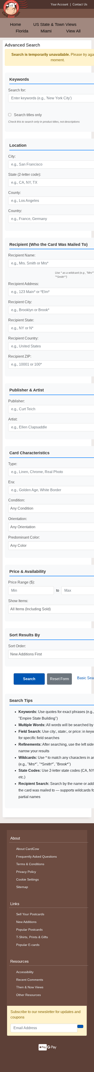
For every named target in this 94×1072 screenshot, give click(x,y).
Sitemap (22, 887)
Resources (19, 961)
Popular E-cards (27, 945)
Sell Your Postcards (30, 914)
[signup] (80, 1026)
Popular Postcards (29, 929)
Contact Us (80, 4)
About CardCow (27, 849)
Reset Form (59, 679)
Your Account (59, 4)
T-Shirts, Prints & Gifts (32, 937)
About (15, 838)
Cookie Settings (27, 879)
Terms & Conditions (30, 864)
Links (14, 904)
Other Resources (28, 995)
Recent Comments (29, 980)
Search (29, 679)
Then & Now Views (29, 987)
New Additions (26, 922)
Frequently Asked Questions (36, 856)
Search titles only (27, 115)
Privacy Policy (26, 872)
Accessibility (25, 972)
